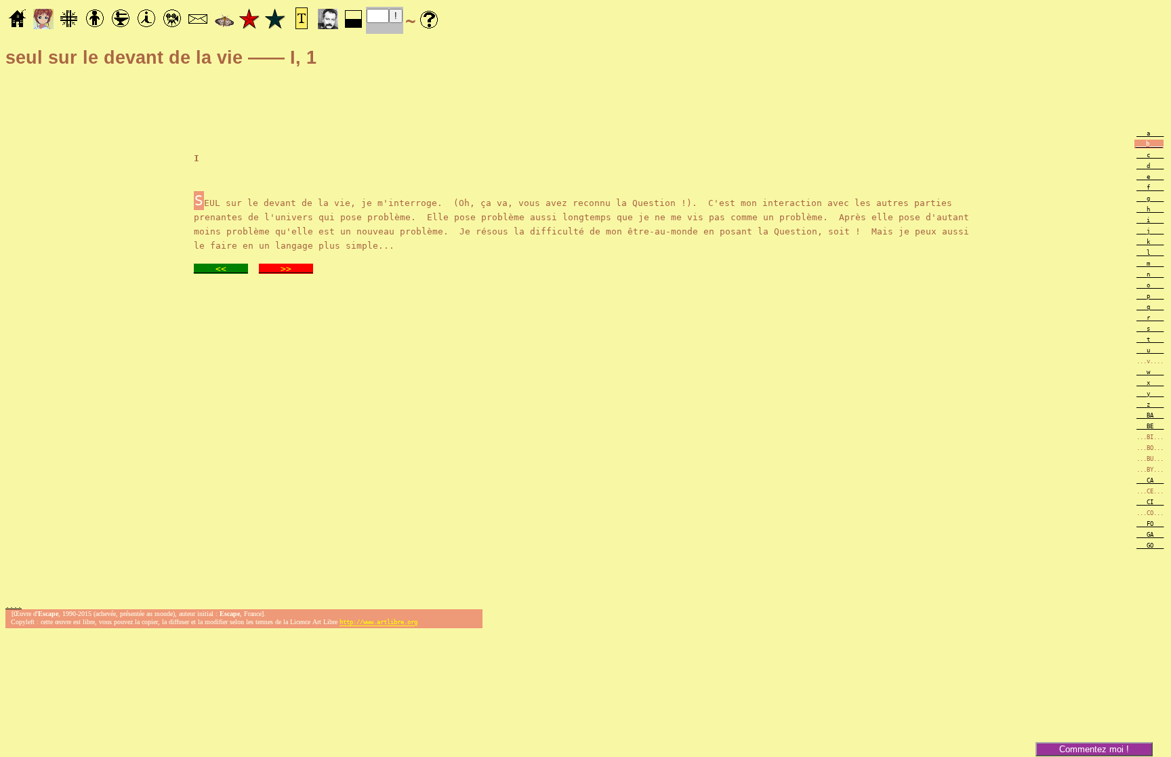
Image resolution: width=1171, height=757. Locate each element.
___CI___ (1150, 502)
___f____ (1150, 187)
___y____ (1150, 393)
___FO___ (1150, 523)
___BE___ (1150, 426)
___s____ (1150, 328)
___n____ (1150, 274)
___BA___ (1150, 415)
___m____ (1150, 263)
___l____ (1150, 252)
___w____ (1150, 372)
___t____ (1150, 339)
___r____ (1150, 317)
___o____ (1150, 285)
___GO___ (1150, 545)
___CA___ (1150, 480)
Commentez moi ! (1094, 749)
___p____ (1150, 296)
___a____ (1150, 133)
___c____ (1150, 155)
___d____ (1150, 166)
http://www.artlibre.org (378, 622)
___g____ (1150, 198)
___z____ (1150, 404)
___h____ (1150, 209)
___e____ (1150, 176)
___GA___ (1150, 534)
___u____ (1150, 350)
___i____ (1150, 220)
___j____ (1150, 231)
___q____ (1150, 307)
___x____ (1150, 383)
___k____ (1150, 242)
